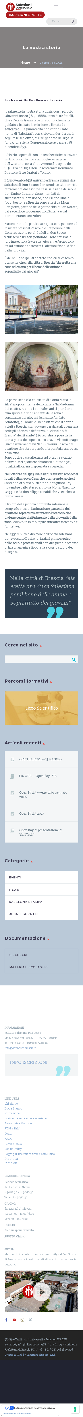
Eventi (15, 877)
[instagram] (22, 1320)
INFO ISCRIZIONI (29, 1062)
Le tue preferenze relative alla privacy (34, 1408)
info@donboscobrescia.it (21, 1048)
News (14, 889)
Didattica (11, 1159)
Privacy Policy (13, 1144)
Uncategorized (23, 914)
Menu (56, 7)
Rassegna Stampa (25, 901)
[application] (41, 1291)
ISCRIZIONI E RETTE (25, 15)
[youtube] (14, 1320)
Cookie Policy (13, 1149)
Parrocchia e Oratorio (18, 1123)
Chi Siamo (11, 1104)
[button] (72, 21)
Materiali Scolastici (28, 967)
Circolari (18, 955)
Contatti (10, 1133)
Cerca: (73, 659)
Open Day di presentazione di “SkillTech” (40, 832)
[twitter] (30, 1320)
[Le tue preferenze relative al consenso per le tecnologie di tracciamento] (75, 1409)
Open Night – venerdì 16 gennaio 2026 (43, 795)
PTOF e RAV (12, 1128)
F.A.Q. (8, 1139)
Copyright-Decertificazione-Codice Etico (30, 1154)
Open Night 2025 (31, 814)
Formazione (12, 1113)
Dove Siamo (13, 1108)
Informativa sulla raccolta (17, 1413)
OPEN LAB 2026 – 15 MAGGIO (40, 759)
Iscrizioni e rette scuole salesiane (26, 1118)
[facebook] (6, 1320)
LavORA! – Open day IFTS (38, 776)
